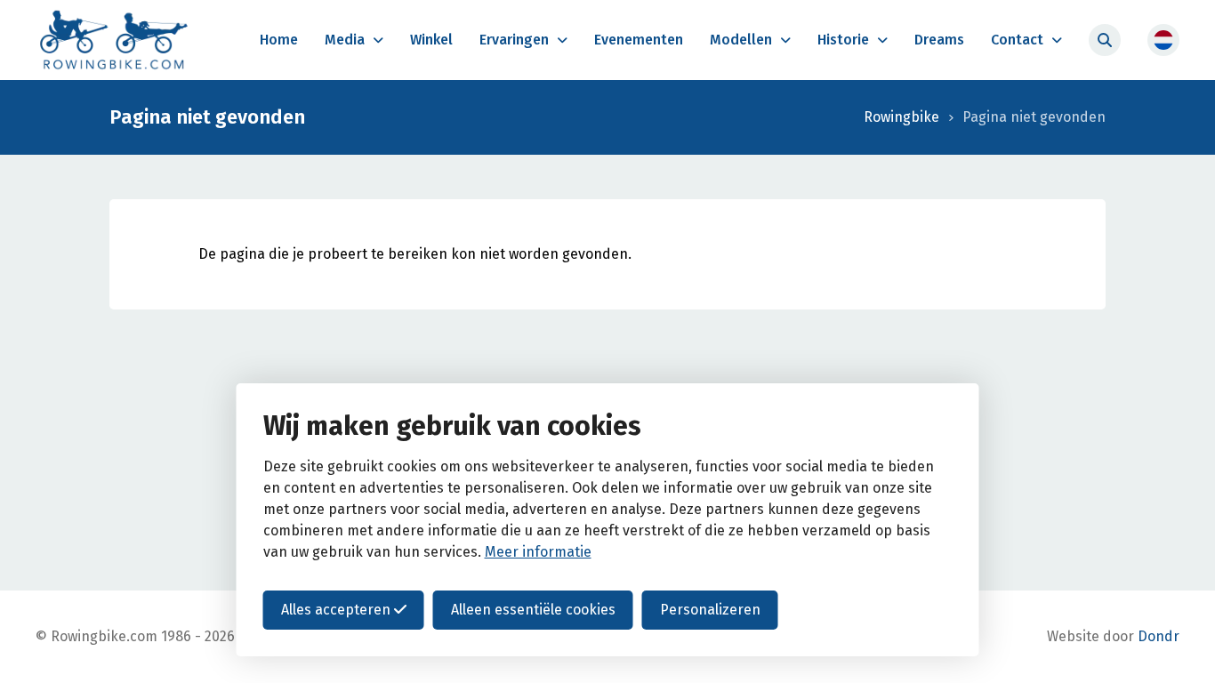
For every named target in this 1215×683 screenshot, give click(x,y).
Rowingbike (901, 116)
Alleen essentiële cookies (533, 609)
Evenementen (638, 39)
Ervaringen (514, 39)
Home (279, 39)
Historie (843, 39)
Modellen (741, 39)
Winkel (431, 39)
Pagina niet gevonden (1034, 116)
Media (345, 39)
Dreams (939, 39)
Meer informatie (538, 551)
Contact (1017, 39)
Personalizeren (710, 609)
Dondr (1158, 636)
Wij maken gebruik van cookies (452, 426)
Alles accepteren (337, 609)
